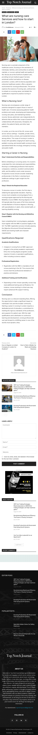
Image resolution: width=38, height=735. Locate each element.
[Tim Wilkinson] (3, 27)
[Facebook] (9, 32)
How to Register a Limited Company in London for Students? (10, 347)
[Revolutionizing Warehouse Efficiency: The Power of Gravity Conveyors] (7, 398)
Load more (18, 544)
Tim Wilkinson (10, 27)
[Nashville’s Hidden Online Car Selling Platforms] (7, 627)
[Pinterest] (18, 32)
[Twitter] (14, 32)
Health (16, 12)
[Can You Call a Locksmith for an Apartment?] (7, 538)
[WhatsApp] (22, 32)
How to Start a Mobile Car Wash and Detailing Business (28, 347)
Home (3, 8)
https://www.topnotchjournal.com (19, 372)
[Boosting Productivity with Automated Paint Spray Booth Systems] (7, 408)
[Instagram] (17, 720)
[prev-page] (3, 415)
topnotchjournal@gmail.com (24, 707)
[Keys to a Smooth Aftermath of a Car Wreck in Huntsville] (7, 636)
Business (8, 8)
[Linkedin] (21, 720)
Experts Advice (11, 12)
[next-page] (6, 415)
